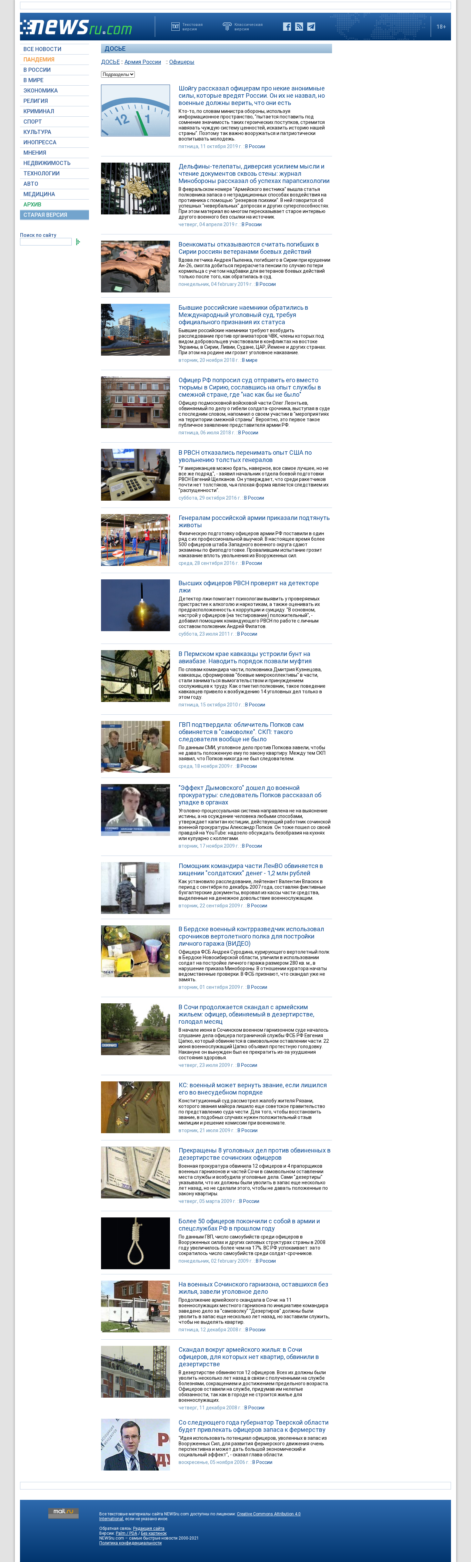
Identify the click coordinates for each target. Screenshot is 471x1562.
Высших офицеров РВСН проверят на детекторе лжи (249, 586)
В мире (250, 360)
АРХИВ (32, 204)
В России (255, 146)
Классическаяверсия (248, 26)
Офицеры (181, 62)
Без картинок (154, 1533)
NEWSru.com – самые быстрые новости (138, 1538)
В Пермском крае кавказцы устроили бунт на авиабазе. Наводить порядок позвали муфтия (245, 657)
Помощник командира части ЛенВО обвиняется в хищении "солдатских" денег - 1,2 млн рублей (251, 869)
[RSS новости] (299, 26)
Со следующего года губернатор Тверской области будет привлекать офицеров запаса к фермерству (254, 1426)
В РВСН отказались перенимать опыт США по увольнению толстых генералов (245, 456)
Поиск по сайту (38, 235)
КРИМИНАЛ (38, 111)
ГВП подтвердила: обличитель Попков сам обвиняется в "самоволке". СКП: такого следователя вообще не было (241, 732)
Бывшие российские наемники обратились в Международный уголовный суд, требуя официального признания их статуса (243, 315)
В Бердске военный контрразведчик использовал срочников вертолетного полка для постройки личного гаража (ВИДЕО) (251, 936)
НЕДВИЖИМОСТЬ (47, 163)
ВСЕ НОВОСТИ (42, 49)
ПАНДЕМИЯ (38, 59)
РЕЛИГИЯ (35, 101)
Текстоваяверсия (192, 26)
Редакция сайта (148, 1528)
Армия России (142, 62)
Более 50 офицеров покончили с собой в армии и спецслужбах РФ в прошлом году (249, 1224)
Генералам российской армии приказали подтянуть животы (254, 521)
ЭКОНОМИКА (40, 90)
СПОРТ (32, 121)
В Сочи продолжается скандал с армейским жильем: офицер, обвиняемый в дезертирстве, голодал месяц (246, 1014)
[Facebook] (287, 26)
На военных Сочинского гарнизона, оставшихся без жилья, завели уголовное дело (253, 1288)
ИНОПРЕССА (40, 142)
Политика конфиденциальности (130, 1543)
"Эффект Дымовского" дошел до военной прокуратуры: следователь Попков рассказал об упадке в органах (250, 795)
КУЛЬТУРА (37, 132)
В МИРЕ (33, 80)
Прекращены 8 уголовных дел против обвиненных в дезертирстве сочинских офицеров (255, 1154)
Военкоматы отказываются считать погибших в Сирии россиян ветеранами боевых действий (249, 248)
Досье (115, 48)
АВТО (30, 184)
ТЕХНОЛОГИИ (41, 173)
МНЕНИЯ (34, 153)
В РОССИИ (37, 70)
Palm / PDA (126, 1533)
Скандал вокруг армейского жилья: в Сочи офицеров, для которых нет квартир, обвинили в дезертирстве (249, 1357)
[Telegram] (311, 26)
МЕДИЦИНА (39, 194)
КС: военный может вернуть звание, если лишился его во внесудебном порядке (253, 1088)
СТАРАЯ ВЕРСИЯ (45, 215)
